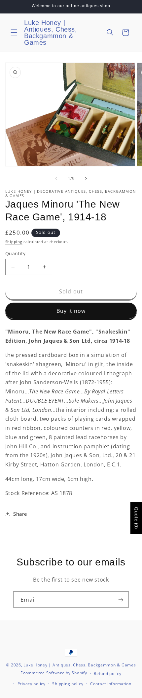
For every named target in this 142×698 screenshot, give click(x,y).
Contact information (110, 683)
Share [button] (20, 514)
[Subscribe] (120, 599)
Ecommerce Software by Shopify (53, 673)
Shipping (13, 241)
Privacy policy (32, 683)
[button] (13, 32)
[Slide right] (86, 179)
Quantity (15, 253)
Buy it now (71, 310)
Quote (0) (136, 518)
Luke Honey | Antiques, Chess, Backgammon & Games (79, 664)
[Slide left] (56, 179)
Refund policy (108, 673)
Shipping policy (67, 683)
